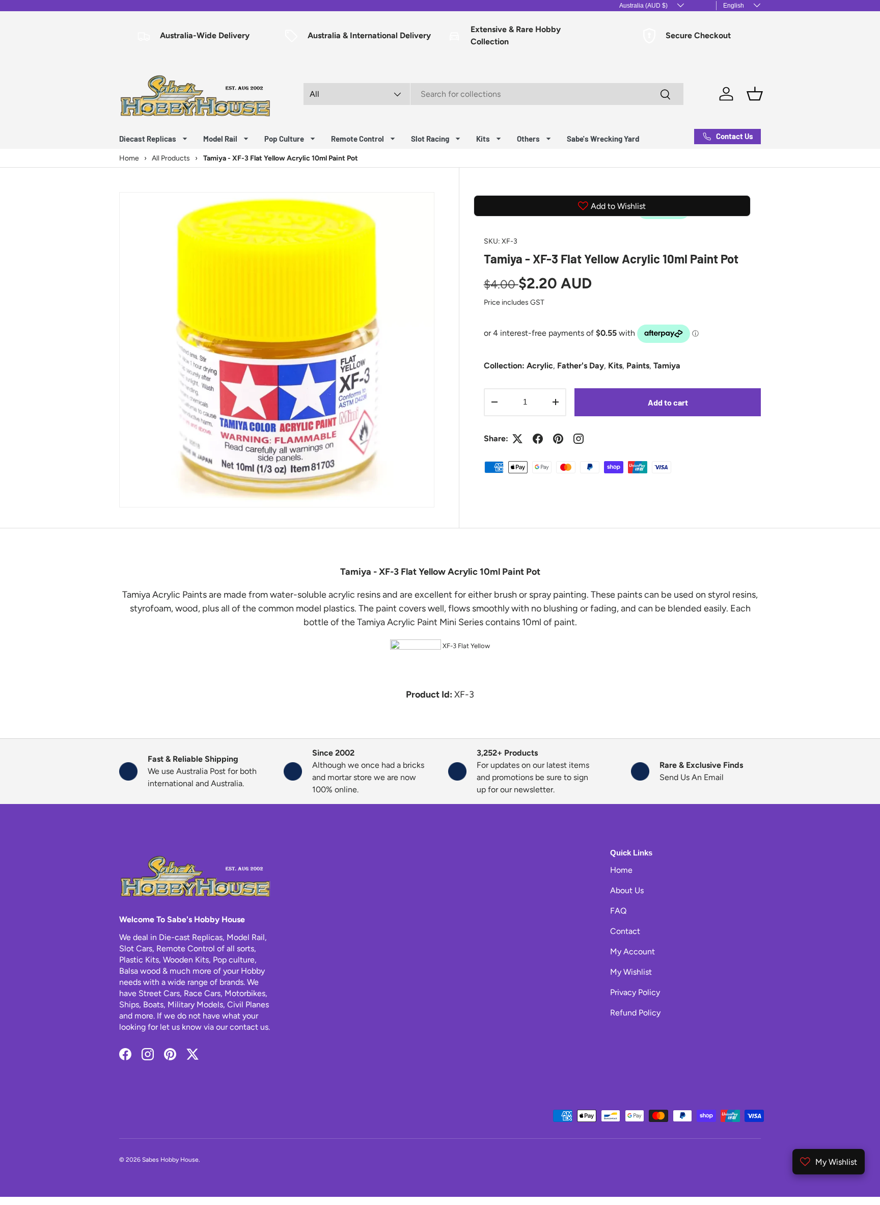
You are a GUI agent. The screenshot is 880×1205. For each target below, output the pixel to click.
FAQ (618, 911)
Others (528, 138)
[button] (755, 94)
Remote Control (357, 138)
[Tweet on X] (517, 439)
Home (621, 870)
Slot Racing (430, 138)
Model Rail (220, 138)
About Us (627, 890)
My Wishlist (631, 972)
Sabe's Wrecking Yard (603, 138)
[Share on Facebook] (538, 439)
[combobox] (493, 94)
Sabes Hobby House (170, 1159)
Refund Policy (635, 1012)
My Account (632, 951)
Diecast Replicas (147, 138)
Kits (483, 138)
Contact (625, 931)
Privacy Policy (635, 992)
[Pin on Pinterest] (558, 439)
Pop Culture (284, 138)
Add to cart (668, 402)
